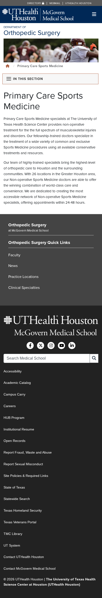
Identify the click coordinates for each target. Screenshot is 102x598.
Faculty (14, 255)
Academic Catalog (17, 383)
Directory (34, 3)
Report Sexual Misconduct (23, 464)
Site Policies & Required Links (26, 476)
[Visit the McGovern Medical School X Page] (40, 345)
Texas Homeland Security (23, 510)
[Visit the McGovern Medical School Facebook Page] (30, 345)
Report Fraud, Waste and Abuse (28, 452)
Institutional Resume (19, 429)
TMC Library (13, 534)
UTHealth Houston (78, 3)
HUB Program (14, 418)
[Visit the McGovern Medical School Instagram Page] (51, 345)
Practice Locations (23, 276)
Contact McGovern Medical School (30, 568)
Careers (10, 406)
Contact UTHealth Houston (24, 557)
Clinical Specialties (24, 287)
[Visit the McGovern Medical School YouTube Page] (61, 345)
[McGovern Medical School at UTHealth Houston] (38, 14)
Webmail (54, 3)
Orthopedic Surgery (27, 224)
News (13, 265)
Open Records (14, 441)
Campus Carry (14, 394)
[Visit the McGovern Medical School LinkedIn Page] (71, 345)
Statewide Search (17, 499)
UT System (12, 545)
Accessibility (13, 371)
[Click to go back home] (7, 66)
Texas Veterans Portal (20, 522)
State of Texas (14, 487)
